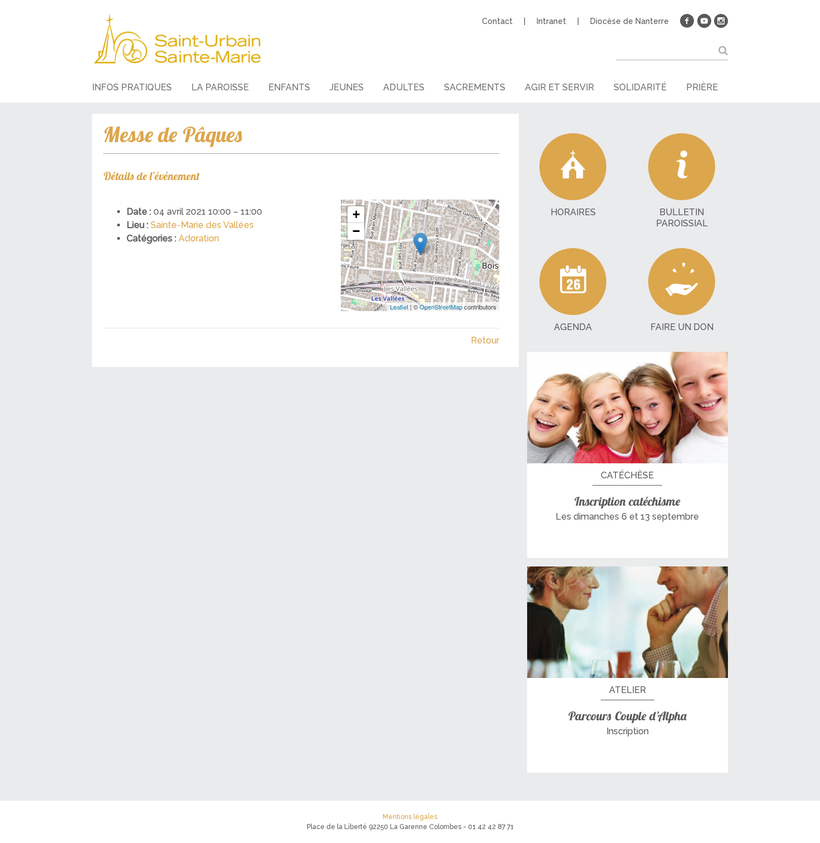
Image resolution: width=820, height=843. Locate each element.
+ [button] (356, 214)
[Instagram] (720, 21)
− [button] (356, 231)
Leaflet (399, 306)
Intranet (551, 21)
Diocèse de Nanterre (629, 21)
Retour (485, 340)
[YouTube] (704, 21)
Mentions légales (410, 817)
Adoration (199, 238)
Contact (497, 21)
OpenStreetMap (440, 306)
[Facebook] (687, 21)
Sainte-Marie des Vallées (202, 225)
